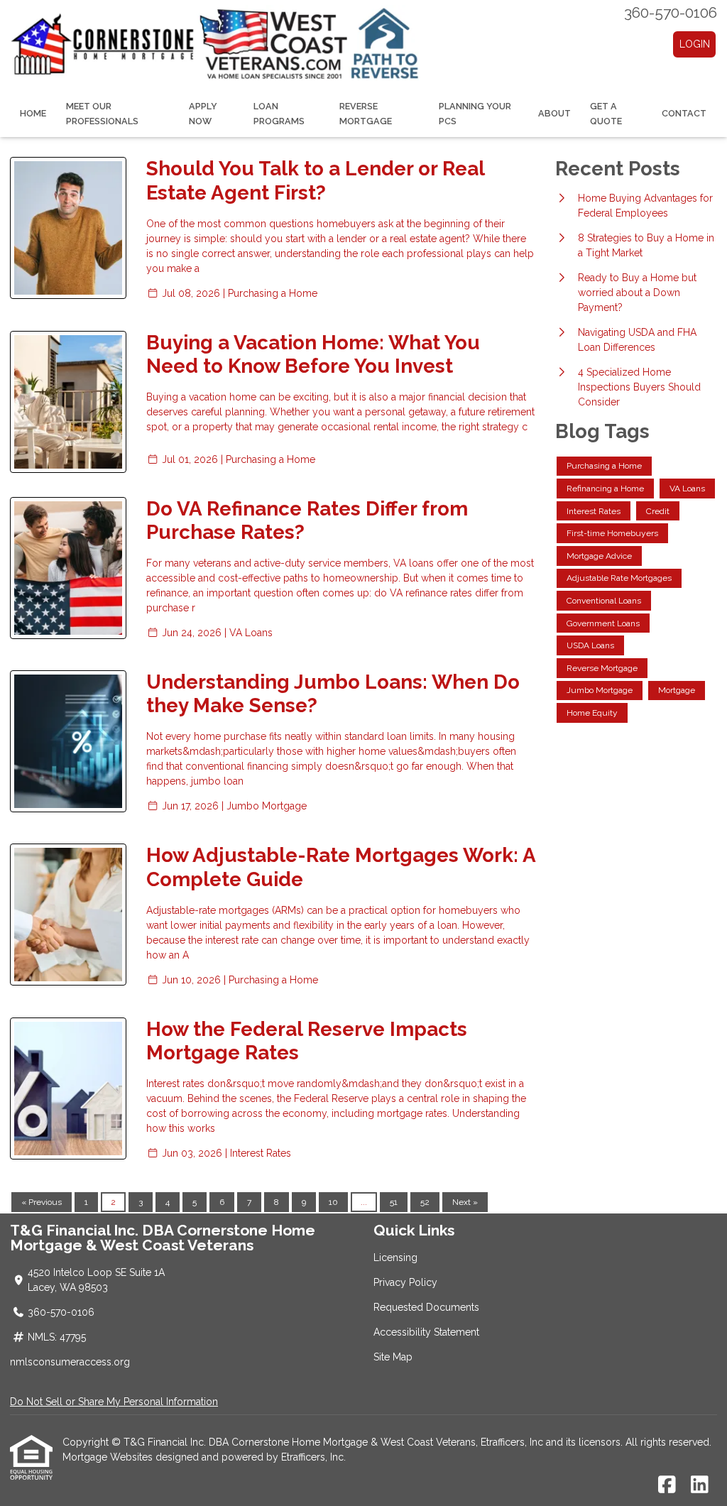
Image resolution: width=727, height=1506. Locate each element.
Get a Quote (606, 113)
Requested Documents (426, 1307)
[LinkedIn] (699, 1485)
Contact (684, 113)
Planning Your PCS (475, 113)
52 (425, 1202)
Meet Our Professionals (102, 113)
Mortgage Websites (108, 1457)
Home (33, 113)
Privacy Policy (405, 1282)
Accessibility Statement (426, 1332)
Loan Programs (279, 113)
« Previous (41, 1202)
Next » (465, 1202)
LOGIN (694, 44)
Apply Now (203, 113)
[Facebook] (667, 1485)
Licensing (395, 1257)
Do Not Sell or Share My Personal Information (114, 1401)
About (554, 113)
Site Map (392, 1357)
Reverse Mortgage (365, 113)
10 (333, 1202)
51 (394, 1202)
